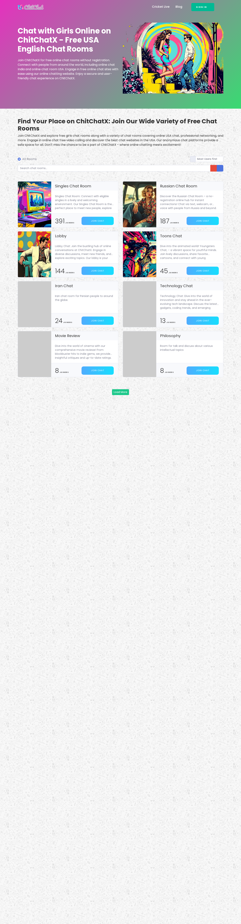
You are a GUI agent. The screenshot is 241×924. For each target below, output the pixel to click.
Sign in (201, 6)
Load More (120, 392)
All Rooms (29, 159)
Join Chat (97, 220)
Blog (178, 7)
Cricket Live (160, 7)
